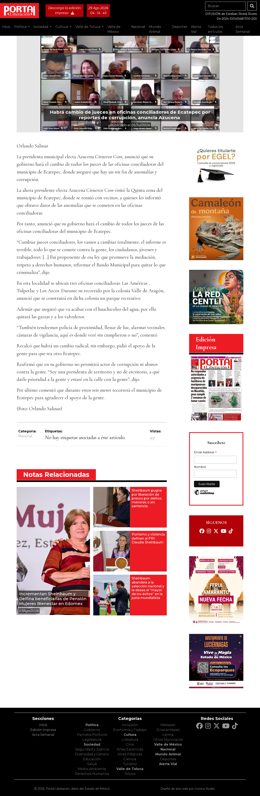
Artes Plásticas (130, 754)
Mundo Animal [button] (155, 29)
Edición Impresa (43, 730)
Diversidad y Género (92, 754)
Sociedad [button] (41, 27)
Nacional (25, 436)
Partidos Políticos (92, 735)
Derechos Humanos (92, 774)
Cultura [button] (62, 27)
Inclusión (130, 725)
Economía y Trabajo (130, 730)
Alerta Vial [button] (196, 29)
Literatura (130, 739)
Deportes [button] (179, 27)
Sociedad (92, 744)
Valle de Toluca (129, 769)
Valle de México (168, 744)
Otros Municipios (168, 739)
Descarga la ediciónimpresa (64, 10)
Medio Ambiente (92, 769)
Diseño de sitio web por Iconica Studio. (187, 789)
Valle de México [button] (113, 29)
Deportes (168, 759)
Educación (92, 759)
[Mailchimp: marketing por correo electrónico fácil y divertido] (204, 494)
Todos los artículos (215, 29)
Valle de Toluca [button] (88, 27)
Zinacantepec (168, 730)
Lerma (167, 735)
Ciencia (130, 759)
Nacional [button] (138, 27)
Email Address (205, 452)
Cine (130, 744)
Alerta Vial (168, 764)
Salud (92, 764)
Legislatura (92, 739)
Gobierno (92, 730)
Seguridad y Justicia (92, 749)
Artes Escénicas (130, 749)
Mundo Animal (168, 754)
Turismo (130, 764)
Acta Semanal (243, 29)
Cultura (130, 735)
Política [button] (20, 27)
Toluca (130, 774)
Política (92, 725)
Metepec (168, 725)
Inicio (6, 27)
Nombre (200, 467)
